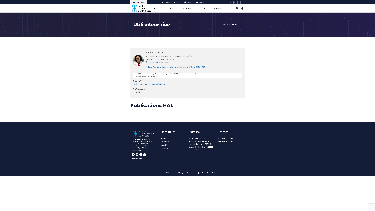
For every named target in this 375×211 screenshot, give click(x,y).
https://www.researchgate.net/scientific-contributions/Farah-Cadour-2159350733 (176, 67)
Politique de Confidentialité (208, 173)
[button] (138, 2)
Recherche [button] (187, 8)
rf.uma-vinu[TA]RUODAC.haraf (158, 62)
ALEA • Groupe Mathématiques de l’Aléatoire (149, 84)
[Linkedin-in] (239, 2)
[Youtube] (235, 2)
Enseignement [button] (217, 8)
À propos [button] (173, 8)
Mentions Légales (192, 173)
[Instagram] (243, 2)
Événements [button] (201, 8)
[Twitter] (230, 2)
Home (224, 25)
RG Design (181, 173)
